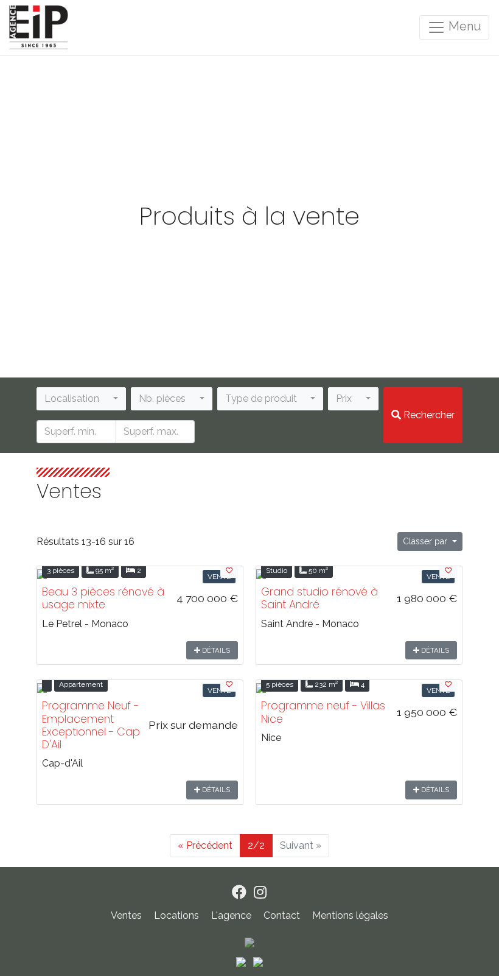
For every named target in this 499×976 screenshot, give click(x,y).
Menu (463, 26)
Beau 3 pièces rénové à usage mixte (103, 598)
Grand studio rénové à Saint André (319, 598)
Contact (282, 915)
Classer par (426, 541)
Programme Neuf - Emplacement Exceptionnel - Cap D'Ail (91, 724)
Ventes (126, 915)
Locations (176, 915)
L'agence (232, 915)
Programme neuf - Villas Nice (323, 712)
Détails (215, 650)
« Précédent (205, 845)
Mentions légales (350, 915)
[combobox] (81, 398)
